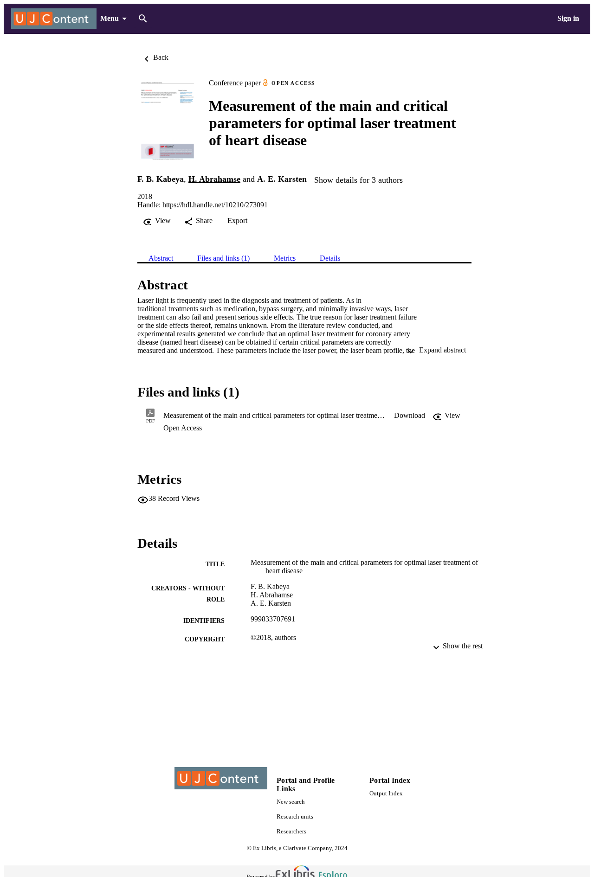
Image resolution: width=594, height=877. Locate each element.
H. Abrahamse (214, 179)
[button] (409, 415)
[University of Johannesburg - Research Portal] (54, 18)
